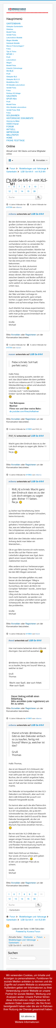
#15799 (9, 347)
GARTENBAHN (13, 23)
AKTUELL (10, 129)
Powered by (21, 931)
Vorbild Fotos (11, 34)
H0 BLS (9, 70)
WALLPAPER (12, 135)
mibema (19, 207)
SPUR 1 (10, 54)
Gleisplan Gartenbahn (14, 26)
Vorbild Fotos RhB (13, 110)
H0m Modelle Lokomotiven (16, 107)
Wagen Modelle (12, 40)
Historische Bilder (13, 121)
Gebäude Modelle (13, 43)
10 (35, 186)
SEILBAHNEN (12, 115)
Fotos (8, 48)
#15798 (9, 207)
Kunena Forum (33, 931)
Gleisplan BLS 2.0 (13, 79)
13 (16, 191)
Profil (8, 57)
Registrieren (30, 334)
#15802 (29, 474)
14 (22, 191)
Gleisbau (9, 29)
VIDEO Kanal (12, 123)
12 (9, 191)
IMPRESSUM (12, 132)
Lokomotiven (11, 59)
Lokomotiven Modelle (14, 37)
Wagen (9, 62)
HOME (9, 137)
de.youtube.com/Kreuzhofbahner (24, 411)
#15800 (29, 429)
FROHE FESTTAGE (15, 140)
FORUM (10, 126)
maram (18, 347)
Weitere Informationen (27, 1022)
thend (37, 633)
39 (34, 191)
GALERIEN (11, 96)
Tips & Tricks (11, 51)
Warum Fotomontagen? (15, 46)
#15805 (29, 718)
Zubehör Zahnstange (14, 68)
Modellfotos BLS (12, 82)
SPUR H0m (11, 98)
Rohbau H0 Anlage (13, 93)
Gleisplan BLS (11, 76)
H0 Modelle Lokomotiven (15, 85)
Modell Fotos (11, 32)
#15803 (29, 633)
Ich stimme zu (28, 1016)
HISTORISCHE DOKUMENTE (20, 118)
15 (28, 191)
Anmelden (15, 334)
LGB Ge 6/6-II (37, 213)
